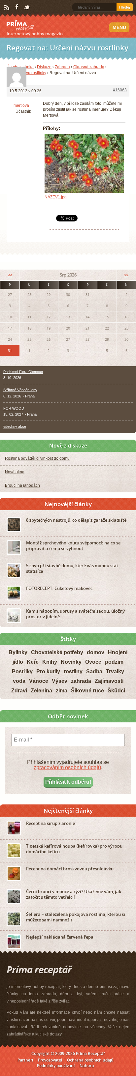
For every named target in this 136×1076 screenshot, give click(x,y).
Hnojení (117, 652)
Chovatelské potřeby (57, 652)
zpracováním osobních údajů (67, 767)
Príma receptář (20, 25)
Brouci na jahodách (22, 485)
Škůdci (116, 690)
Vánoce (38, 681)
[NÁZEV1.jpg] (84, 163)
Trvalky (115, 671)
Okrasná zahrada (88, 67)
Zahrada (62, 67)
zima (61, 690)
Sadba (94, 671)
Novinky (71, 662)
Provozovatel (50, 1060)
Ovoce (93, 662)
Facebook (17, 7)
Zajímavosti (109, 681)
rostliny (73, 671)
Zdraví (19, 690)
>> (126, 275)
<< (10, 275)
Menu (119, 27)
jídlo (18, 662)
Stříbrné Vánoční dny (20, 390)
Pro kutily (48, 671)
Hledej (124, 7)
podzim (114, 662)
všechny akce (14, 426)
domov (95, 652)
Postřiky (22, 671)
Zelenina (41, 690)
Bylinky (18, 652)
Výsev (59, 681)
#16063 (120, 90)
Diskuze (44, 67)
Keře (33, 662)
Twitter (27, 8)
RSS (7, 8)
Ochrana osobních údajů (90, 1060)
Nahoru (87, 1065)
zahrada (81, 681)
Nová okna (14, 472)
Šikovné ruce (87, 690)
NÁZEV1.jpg (56, 197)
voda (19, 681)
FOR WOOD (13, 408)
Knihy (49, 662)
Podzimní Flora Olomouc (23, 372)
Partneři (25, 1060)
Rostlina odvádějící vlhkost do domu (37, 458)
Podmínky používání (56, 1065)
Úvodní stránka (20, 67)
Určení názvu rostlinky (26, 73)
